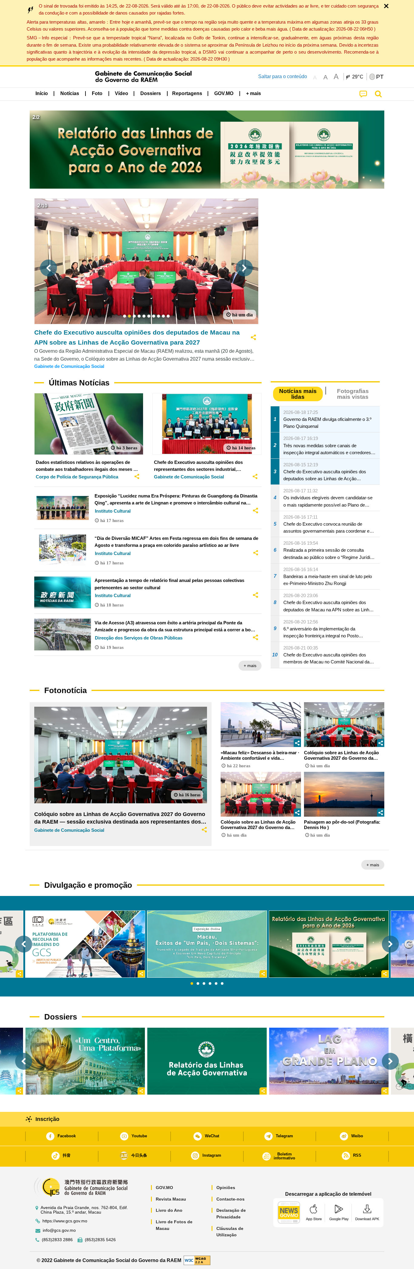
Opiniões (225, 1187)
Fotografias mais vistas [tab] (353, 394)
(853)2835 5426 (100, 1240)
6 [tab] (222, 984)
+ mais (250, 665)
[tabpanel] (207, 944)
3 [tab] (204, 984)
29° (358, 76)
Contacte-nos (230, 1199)
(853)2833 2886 (57, 1240)
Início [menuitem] (41, 93)
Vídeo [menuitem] (121, 93)
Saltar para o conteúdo (282, 76)
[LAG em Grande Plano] (329, 1061)
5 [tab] (216, 984)
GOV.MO (164, 1187)
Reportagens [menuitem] (187, 93)
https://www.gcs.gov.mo (64, 1221)
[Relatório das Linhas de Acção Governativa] (207, 1061)
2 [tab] (198, 984)
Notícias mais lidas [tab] (298, 394)
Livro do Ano (169, 1210)
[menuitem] (70, 93)
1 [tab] (192, 984)
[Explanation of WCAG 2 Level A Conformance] (197, 1260)
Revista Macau (171, 1199)
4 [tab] (210, 984)
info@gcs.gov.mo (59, 1230)
